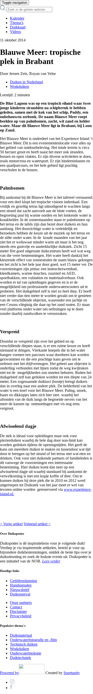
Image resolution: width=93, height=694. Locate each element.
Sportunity (71, 673)
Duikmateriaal (21, 635)
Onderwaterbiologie (25, 653)
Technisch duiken (23, 644)
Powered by (9, 673)
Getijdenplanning (23, 581)
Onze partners (21, 602)
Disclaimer (18, 611)
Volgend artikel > (37, 524)
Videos (15, 32)
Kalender (17, 18)
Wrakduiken (19, 86)
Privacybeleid (20, 616)
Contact (16, 607)
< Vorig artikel (11, 524)
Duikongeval (20, 594)
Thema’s (16, 23)
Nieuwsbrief (19, 590)
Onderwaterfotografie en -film (33, 640)
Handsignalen (20, 585)
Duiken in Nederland (26, 82)
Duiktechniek (20, 658)
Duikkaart (18, 27)
